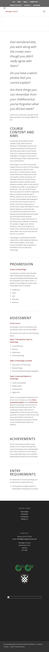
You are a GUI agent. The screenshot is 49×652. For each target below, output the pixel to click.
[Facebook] (40, 649)
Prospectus (24, 517)
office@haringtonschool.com (27, 539)
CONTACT (27, 5)
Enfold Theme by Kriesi (17, 647)
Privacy (6, 647)
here (34, 329)
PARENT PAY (34, 2)
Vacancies (24, 514)
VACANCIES (36, 5)
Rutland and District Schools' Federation (23, 644)
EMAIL (25, 2)
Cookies (39, 644)
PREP (19, 2)
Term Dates (24, 512)
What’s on (24, 519)
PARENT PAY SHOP (15, 5)
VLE (13, 2)
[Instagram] (43, 649)
